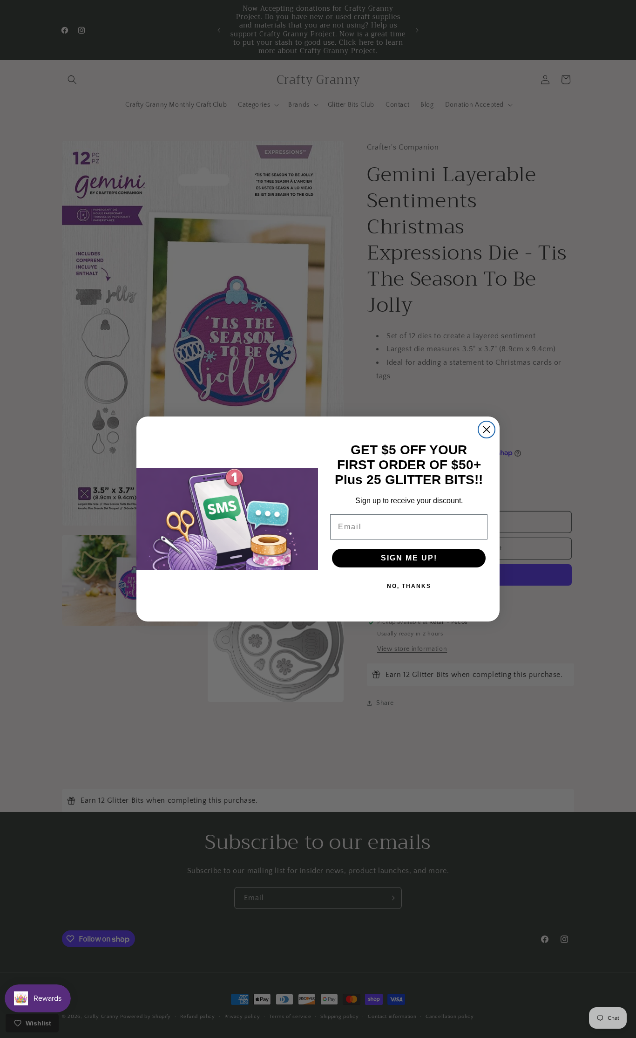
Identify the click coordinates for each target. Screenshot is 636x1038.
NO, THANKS (409, 586)
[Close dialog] (486, 429)
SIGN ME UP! (409, 558)
